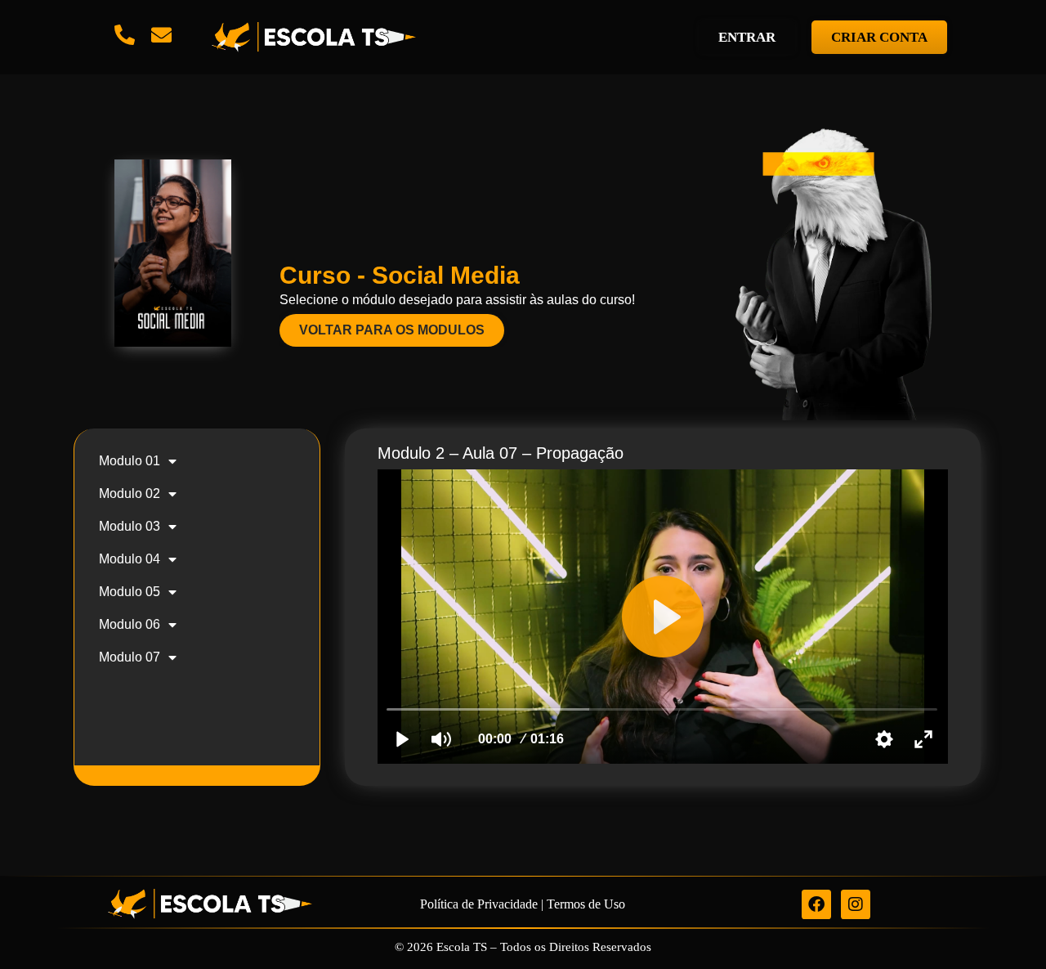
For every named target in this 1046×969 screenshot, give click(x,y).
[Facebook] (816, 904)
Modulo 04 (129, 559)
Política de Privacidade (479, 904)
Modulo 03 (129, 526)
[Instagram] (855, 904)
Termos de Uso (586, 904)
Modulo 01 (129, 461)
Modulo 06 (129, 624)
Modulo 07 (129, 657)
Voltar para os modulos (392, 330)
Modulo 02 (129, 493)
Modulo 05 (129, 592)
